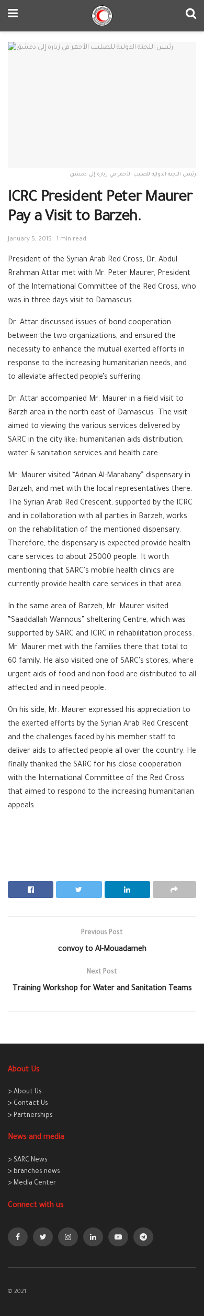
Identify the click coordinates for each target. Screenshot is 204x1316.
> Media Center (32, 1183)
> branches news (34, 1172)
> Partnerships (30, 1116)
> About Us (25, 1092)
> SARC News (28, 1160)
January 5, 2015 (30, 239)
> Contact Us (28, 1103)
